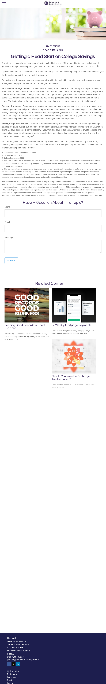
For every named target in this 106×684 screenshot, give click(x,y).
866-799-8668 (22, 644)
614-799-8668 (19, 641)
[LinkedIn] (18, 664)
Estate (10, 680)
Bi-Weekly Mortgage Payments (72, 325)
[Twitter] (13, 664)
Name (7, 207)
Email (7, 222)
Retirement (12, 674)
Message (9, 237)
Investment (12, 677)
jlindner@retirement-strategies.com (23, 660)
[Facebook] (9, 664)
